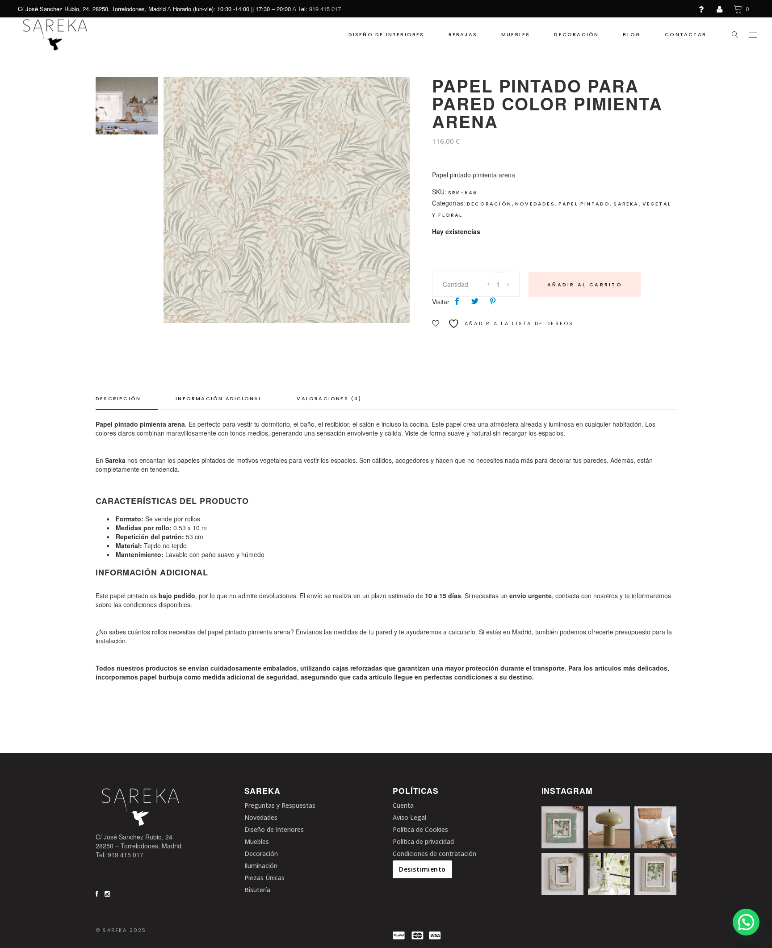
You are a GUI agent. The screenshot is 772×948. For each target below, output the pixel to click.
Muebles (256, 841)
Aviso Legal (409, 817)
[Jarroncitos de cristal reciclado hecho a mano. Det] (609, 874)
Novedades (535, 203)
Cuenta (403, 805)
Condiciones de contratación (434, 853)
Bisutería (257, 889)
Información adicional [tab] (219, 398)
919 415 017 (325, 8)
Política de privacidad (423, 841)
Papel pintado (584, 203)
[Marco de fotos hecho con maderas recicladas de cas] (562, 874)
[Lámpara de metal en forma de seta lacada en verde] (609, 827)
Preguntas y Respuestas (279, 805)
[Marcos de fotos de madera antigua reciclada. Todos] (655, 874)
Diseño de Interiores (274, 829)
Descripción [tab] (118, 398)
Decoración (489, 203)
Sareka (625, 203)
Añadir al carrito (584, 284)
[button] (746, 922)
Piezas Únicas (264, 877)
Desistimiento (422, 869)
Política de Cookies (420, 829)
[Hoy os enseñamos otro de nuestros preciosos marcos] (562, 827)
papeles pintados (201, 460)
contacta (567, 595)
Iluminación (260, 865)
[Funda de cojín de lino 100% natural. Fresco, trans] (655, 827)
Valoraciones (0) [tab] (329, 398)
